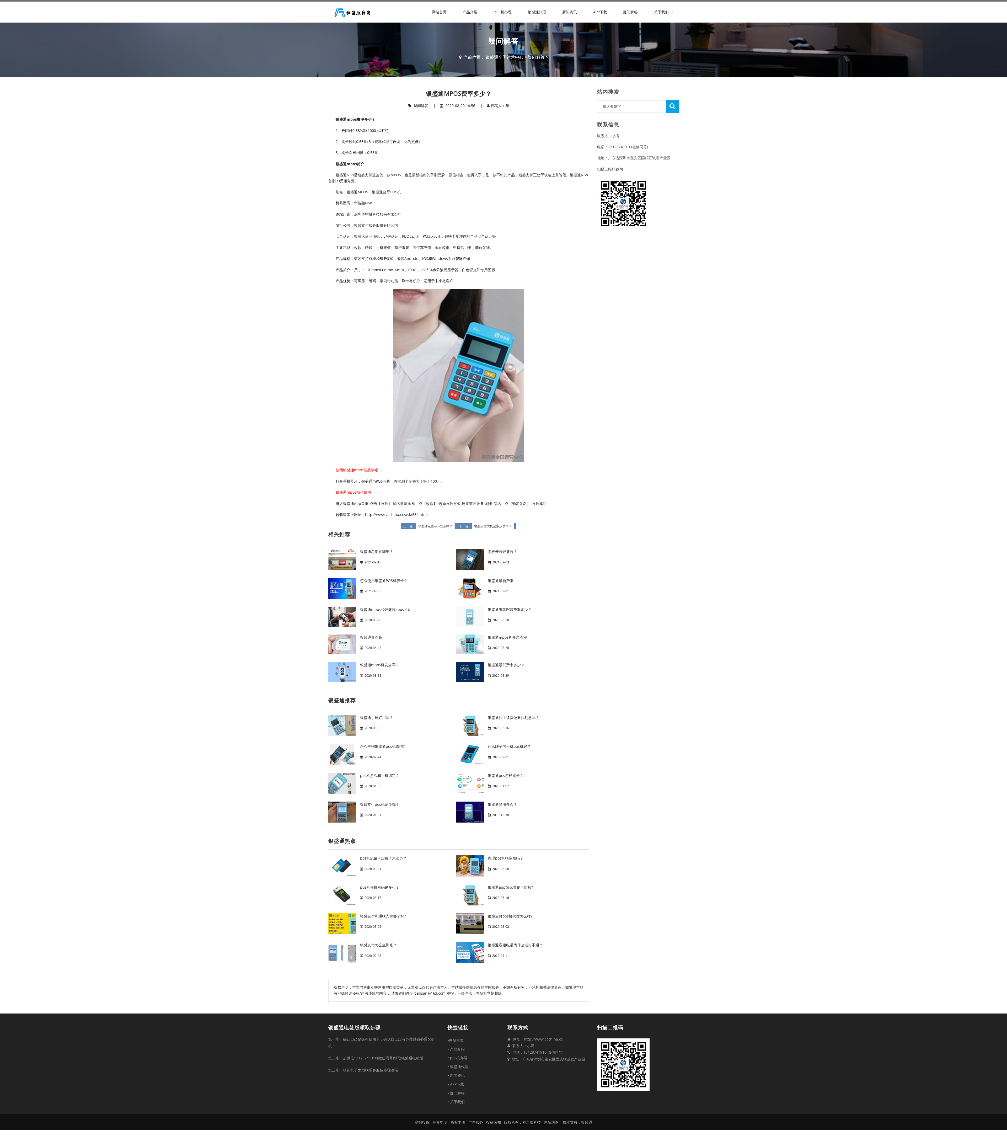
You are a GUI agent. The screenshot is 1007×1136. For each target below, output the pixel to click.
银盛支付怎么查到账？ (378, 944)
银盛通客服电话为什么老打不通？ (515, 944)
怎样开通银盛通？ (502, 551)
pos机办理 (503, 11)
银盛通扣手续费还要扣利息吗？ (513, 717)
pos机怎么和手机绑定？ (379, 775)
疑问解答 (630, 11)
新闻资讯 (569, 11)
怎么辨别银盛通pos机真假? (382, 746)
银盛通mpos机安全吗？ (379, 664)
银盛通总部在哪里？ (376, 551)
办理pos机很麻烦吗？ (505, 858)
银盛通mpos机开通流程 (507, 637)
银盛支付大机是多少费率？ (493, 526)
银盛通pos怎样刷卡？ (505, 775)
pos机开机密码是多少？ (379, 887)
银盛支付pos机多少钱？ (379, 804)
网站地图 (551, 1122)
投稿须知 (493, 1122)
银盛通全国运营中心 (504, 57)
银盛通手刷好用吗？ (376, 717)
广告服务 (475, 1122)
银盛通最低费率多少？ (506, 664)
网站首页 (439, 11)
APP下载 (600, 11)
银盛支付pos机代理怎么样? (510, 916)
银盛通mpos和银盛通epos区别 (385, 609)
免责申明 (440, 1122)
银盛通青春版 (371, 637)
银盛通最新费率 (500, 580)
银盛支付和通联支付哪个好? (383, 916)
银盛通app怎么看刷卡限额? (510, 887)
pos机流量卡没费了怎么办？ (383, 858)
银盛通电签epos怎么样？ (435, 526)
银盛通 (586, 1122)
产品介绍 (470, 11)
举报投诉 (422, 1122)
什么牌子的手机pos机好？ (509, 746)
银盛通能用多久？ (502, 804)
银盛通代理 (537, 11)
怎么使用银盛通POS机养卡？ (384, 580)
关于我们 (661, 11)
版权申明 (458, 1122)
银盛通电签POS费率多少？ (510, 609)
